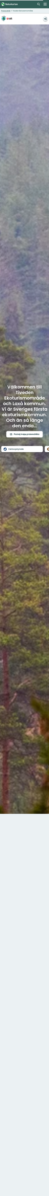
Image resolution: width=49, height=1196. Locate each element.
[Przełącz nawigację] (45, 4)
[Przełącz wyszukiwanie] (38, 4)
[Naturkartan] (9, 4)
